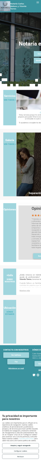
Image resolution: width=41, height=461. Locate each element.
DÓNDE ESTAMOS (9, 313)
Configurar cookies (20, 451)
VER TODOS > (10, 100)
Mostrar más (25, 290)
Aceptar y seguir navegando (20, 445)
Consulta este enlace (26, 439)
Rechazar (20, 457)
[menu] (38, 2)
